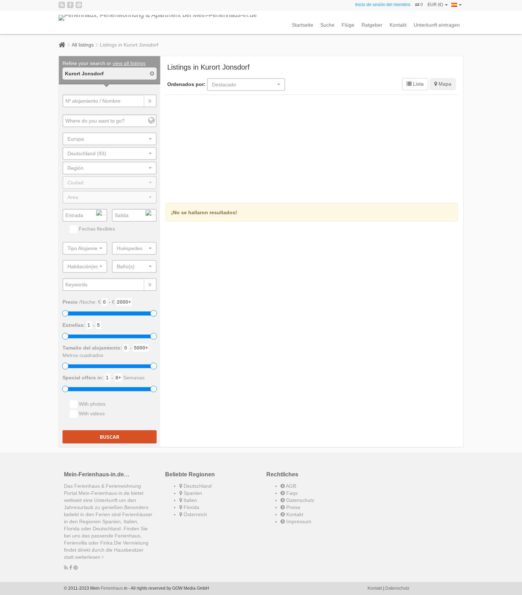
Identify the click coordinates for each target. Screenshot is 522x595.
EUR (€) (436, 4)
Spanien (192, 493)
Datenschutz (299, 500)
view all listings (129, 63)
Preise (292, 507)
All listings (83, 45)
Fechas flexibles (96, 229)
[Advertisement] (311, 150)
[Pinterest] (79, 5)
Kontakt (398, 25)
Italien (189, 500)
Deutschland (197, 486)
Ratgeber (371, 25)
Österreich (194, 514)
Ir (150, 101)
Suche (327, 25)
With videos (91, 413)
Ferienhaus (112, 588)
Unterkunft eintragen (437, 25)
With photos (91, 404)
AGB (290, 486)
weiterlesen (88, 557)
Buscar (109, 436)
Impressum (298, 521)
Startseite (302, 25)
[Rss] (62, 5)
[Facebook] (70, 5)
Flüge (348, 25)
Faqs (291, 493)
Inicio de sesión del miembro (382, 4)
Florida (190, 507)
